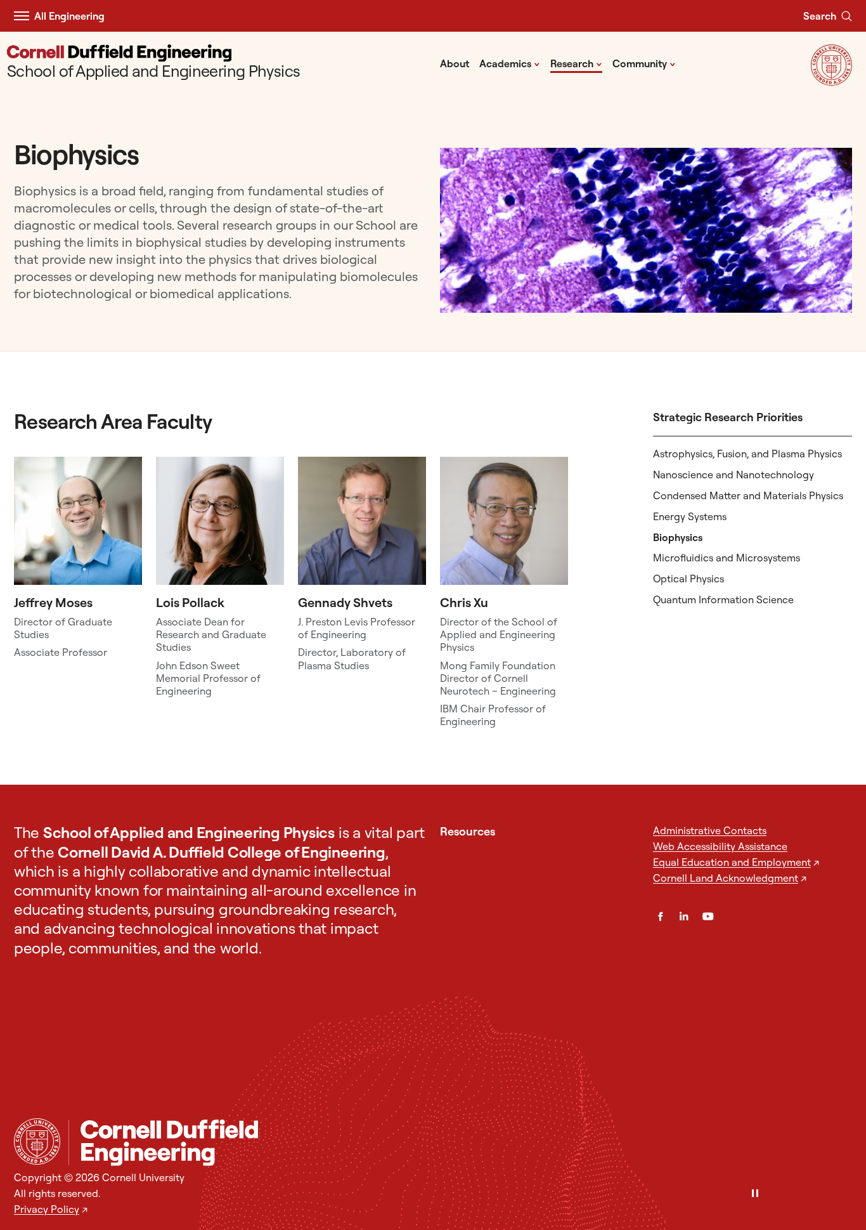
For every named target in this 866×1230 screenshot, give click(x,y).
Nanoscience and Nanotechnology (733, 474)
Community (644, 63)
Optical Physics (688, 578)
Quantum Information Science (723, 599)
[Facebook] (660, 916)
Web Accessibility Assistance (720, 846)
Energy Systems (690, 516)
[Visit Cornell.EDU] (831, 81)
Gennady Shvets (345, 602)
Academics (509, 63)
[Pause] (755, 1194)
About (454, 63)
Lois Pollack (190, 602)
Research (576, 63)
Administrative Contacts (709, 830)
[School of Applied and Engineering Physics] (460, 1143)
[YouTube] (708, 916)
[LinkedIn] (683, 916)
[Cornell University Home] (37, 1141)
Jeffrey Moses (53, 602)
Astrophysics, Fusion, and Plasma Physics (747, 453)
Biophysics (677, 537)
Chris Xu (464, 602)
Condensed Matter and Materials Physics (748, 495)
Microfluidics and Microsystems (726, 557)
